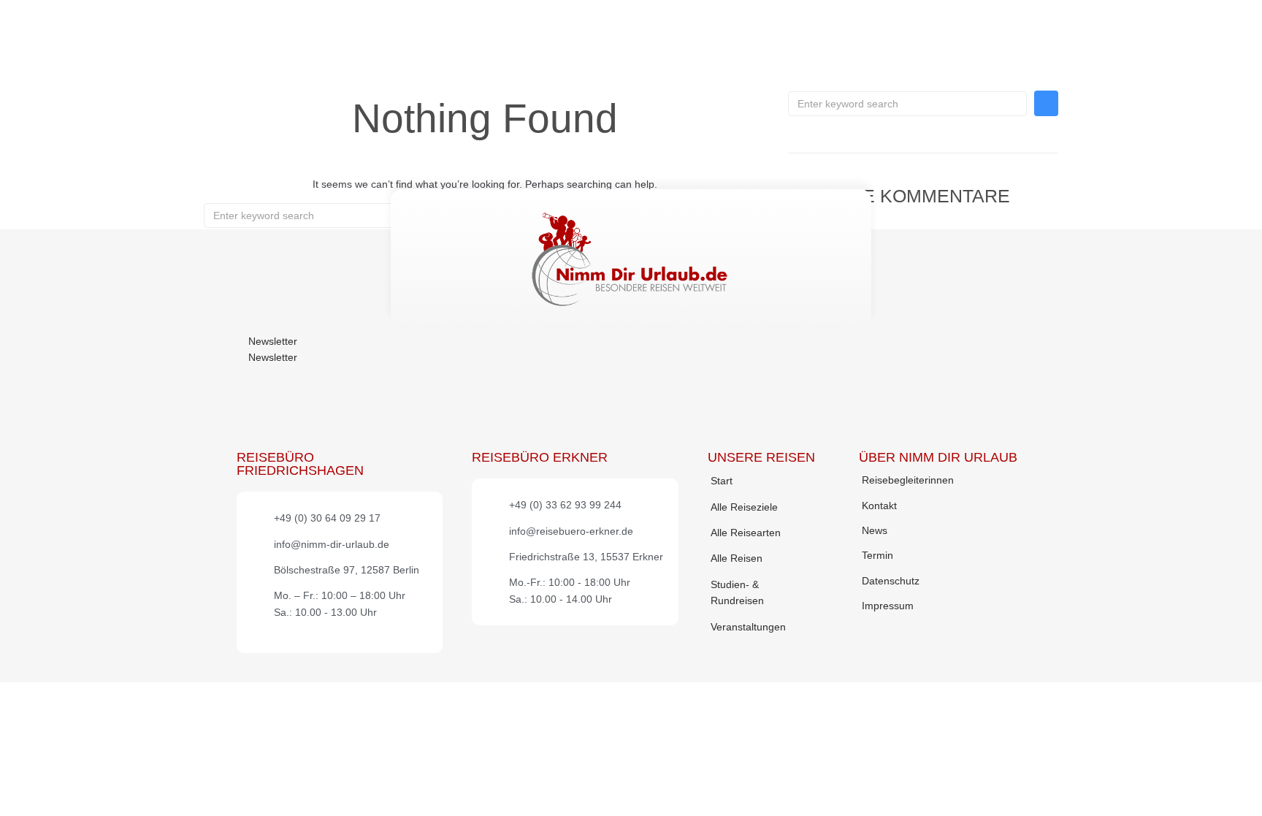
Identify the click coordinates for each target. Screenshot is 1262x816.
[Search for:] (907, 103)
